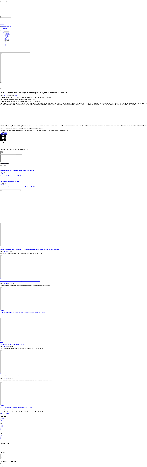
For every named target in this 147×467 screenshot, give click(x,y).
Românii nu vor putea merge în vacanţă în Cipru (12, 344)
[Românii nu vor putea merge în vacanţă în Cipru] (19, 341)
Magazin (4, 48)
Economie (7, 36)
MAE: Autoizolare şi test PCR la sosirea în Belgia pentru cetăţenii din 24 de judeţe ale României (22, 312)
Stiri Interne (7, 33)
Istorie (6, 43)
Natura (6, 44)
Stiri (3, 32)
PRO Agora (6, 95)
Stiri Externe (7, 34)
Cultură (6, 37)
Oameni (6, 45)
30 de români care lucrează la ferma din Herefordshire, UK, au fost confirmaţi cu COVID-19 (22, 376)
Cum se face (7, 42)
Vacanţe (4, 49)
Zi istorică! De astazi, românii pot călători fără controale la (14, 175)
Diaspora (6, 35)
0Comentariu (16, 95)
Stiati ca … (7, 46)
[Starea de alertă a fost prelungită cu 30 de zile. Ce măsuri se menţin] (19, 404)
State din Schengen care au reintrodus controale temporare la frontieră (17, 170)
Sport (6, 38)
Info (3, 40)
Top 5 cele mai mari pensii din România (9, 181)
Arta (6, 41)
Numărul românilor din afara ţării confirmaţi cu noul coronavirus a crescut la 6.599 (20, 281)
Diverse (6, 47)
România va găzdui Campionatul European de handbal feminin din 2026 (17, 186)
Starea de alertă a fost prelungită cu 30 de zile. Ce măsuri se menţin (16, 407)
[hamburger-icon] (0, 30)
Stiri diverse (7, 39)
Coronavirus (6, 132)
